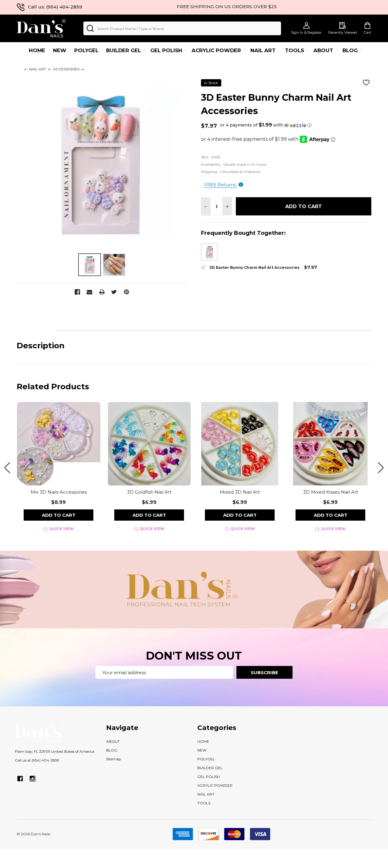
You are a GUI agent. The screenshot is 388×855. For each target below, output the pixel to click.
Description (36, 322)
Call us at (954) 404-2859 (37, 760)
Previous (7, 467)
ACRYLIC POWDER (216, 50)
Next (381, 467)
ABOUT (323, 50)
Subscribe (264, 672)
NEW (59, 50)
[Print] (102, 292)
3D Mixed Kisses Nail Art (330, 492)
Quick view (61, 528)
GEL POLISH (166, 50)
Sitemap (113, 759)
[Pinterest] (126, 292)
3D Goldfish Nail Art (149, 492)
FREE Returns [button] (220, 185)
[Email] (89, 292)
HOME (37, 50)
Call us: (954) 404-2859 (55, 7)
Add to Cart (303, 206)
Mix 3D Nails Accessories (59, 492)
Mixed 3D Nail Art (240, 492)
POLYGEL (86, 50)
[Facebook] (77, 292)
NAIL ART (263, 50)
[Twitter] (114, 292)
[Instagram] (32, 778)
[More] (144, 50)
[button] (266, 125)
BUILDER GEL (123, 50)
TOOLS (294, 50)
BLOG (350, 50)
